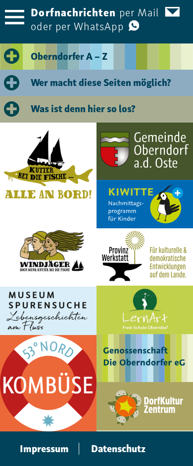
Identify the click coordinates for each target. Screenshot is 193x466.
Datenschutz (118, 449)
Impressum (44, 449)
